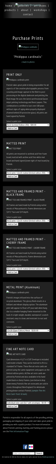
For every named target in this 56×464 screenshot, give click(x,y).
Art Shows (40, 5)
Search (39, 453)
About (25, 10)
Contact (28, 14)
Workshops (40, 10)
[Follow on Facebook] (25, 447)
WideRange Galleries (48, 457)
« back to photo (28, 61)
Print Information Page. (19, 431)
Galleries (23, 5)
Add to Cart (12, 128)
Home (8, 5)
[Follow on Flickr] (31, 447)
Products (10, 10)
